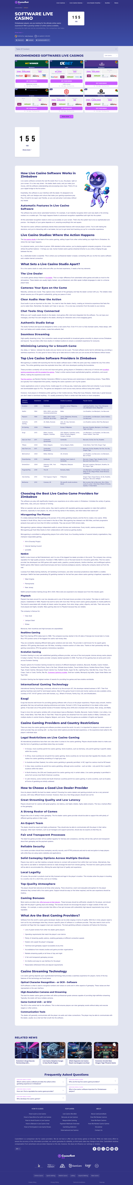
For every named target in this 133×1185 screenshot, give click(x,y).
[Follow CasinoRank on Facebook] (94, 1149)
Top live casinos (26, 379)
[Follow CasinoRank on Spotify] (112, 1149)
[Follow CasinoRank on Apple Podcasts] (116, 1149)
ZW (17, 1149)
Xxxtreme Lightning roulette (57, 672)
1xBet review (66, 84)
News (116, 3)
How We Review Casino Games (98, 1124)
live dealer (48, 277)
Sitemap (102, 1182)
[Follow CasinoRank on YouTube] (107, 1149)
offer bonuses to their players (50, 902)
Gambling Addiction (70, 1127)
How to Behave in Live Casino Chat (37, 1124)
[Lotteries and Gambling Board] (39, 1166)
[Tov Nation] (51, 1166)
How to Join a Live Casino (37, 1114)
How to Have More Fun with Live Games (37, 1117)
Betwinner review (31, 84)
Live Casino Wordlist (70, 1114)
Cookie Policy (32, 1182)
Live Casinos (60, 3)
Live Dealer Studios (93, 3)
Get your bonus (31, 81)
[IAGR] (88, 1166)
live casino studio (30, 239)
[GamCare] (75, 1166)
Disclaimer (98, 1127)
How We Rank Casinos (98, 1120)
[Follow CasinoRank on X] (103, 1149)
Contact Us (98, 1130)
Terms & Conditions (79, 1182)
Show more (65, 116)
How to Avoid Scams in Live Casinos (37, 1120)
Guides (107, 3)
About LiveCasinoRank (98, 1114)
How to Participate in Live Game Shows (37, 1127)
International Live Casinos (70, 1130)
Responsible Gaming (70, 1120)
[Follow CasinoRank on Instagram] (99, 1149)
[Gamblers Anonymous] (62, 1166)
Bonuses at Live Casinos (69, 1117)
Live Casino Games (76, 3)
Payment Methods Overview (69, 1124)
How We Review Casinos (98, 1117)
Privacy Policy (55, 1182)
